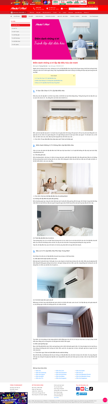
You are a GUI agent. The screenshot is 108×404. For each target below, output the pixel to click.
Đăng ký (96, 6)
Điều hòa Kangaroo (61, 378)
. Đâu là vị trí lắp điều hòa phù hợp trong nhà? (47, 82)
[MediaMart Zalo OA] (87, 389)
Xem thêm (56, 397)
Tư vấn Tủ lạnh (15, 31)
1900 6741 (34, 391)
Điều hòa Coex (60, 370)
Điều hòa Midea (60, 376)
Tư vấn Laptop (15, 44)
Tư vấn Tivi (14, 28)
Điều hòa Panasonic (61, 372)
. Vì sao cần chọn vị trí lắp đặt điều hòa (45, 78)
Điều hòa (38, 370)
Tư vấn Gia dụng (16, 38)
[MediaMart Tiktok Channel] (91, 389)
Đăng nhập (91, 6)
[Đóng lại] (26, 394)
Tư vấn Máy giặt (15, 34)
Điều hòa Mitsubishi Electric (83, 374)
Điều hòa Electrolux (61, 374)
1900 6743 (40, 391)
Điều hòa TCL (39, 378)
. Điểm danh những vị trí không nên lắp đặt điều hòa (48, 80)
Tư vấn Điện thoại (16, 41)
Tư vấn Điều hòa (16, 25)
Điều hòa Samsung (41, 372)
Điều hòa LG (79, 372)
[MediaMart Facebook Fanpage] (78, 389)
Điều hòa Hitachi (40, 374)
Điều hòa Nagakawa (81, 378)
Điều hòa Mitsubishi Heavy (83, 376)
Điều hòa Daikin (80, 370)
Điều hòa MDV (40, 376)
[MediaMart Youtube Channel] (82, 389)
